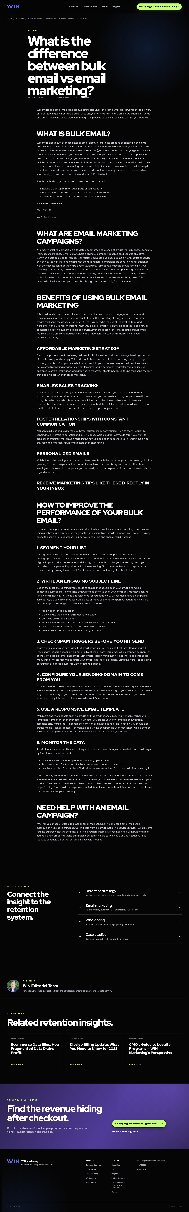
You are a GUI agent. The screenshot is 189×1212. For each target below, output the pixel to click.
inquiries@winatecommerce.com (151, 1160)
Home (9, 19)
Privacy (172, 1206)
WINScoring (91, 1178)
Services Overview (94, 1165)
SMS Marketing (92, 1174)
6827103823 (141, 1165)
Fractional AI (91, 1182)
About (105, 6)
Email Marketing (92, 1169)
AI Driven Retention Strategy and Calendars (119, 1185)
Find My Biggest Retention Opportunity (159, 6)
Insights (116, 6)
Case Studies (90, 6)
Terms (180, 1206)
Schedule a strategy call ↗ (125, 1131)
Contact (114, 1192)
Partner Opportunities (120, 1178)
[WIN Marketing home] (13, 6)
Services (73, 6)
